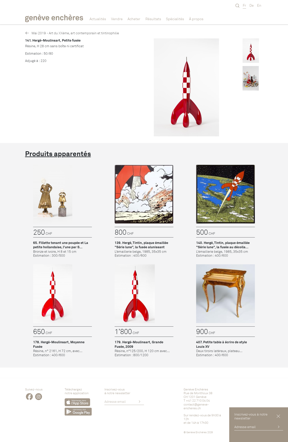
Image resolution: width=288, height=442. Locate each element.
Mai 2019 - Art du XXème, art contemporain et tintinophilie (75, 33)
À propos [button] (196, 19)
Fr (244, 5)
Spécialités (175, 19)
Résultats (153, 19)
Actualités (98, 19)
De (251, 5)
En (259, 5)
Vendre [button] (117, 19)
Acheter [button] (134, 19)
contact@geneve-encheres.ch (196, 406)
